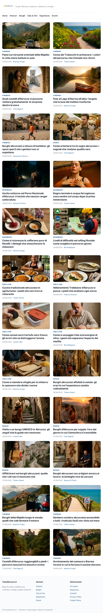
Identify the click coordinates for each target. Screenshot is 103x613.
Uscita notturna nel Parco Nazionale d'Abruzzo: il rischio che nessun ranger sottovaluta (24, 196)
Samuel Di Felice (19, 203)
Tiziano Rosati (69, 62)
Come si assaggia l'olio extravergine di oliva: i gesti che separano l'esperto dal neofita (75, 338)
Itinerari (13, 16)
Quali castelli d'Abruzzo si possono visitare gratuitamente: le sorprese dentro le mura (22, 102)
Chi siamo (74, 586)
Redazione (74, 590)
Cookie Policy (75, 600)
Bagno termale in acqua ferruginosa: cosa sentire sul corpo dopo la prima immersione (74, 196)
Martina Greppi (19, 62)
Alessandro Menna (20, 156)
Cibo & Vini (32, 16)
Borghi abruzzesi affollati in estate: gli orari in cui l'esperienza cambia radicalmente (75, 385)
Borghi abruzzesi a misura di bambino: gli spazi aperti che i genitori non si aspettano (26, 149)
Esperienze (45, 16)
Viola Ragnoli (18, 109)
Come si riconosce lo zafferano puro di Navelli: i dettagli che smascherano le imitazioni (24, 243)
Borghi (22, 16)
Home (5, 16)
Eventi (55, 16)
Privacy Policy (76, 597)
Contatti (73, 593)
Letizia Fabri (17, 342)
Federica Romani (70, 295)
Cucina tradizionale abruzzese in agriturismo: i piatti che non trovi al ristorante (22, 291)
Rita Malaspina (69, 247)
